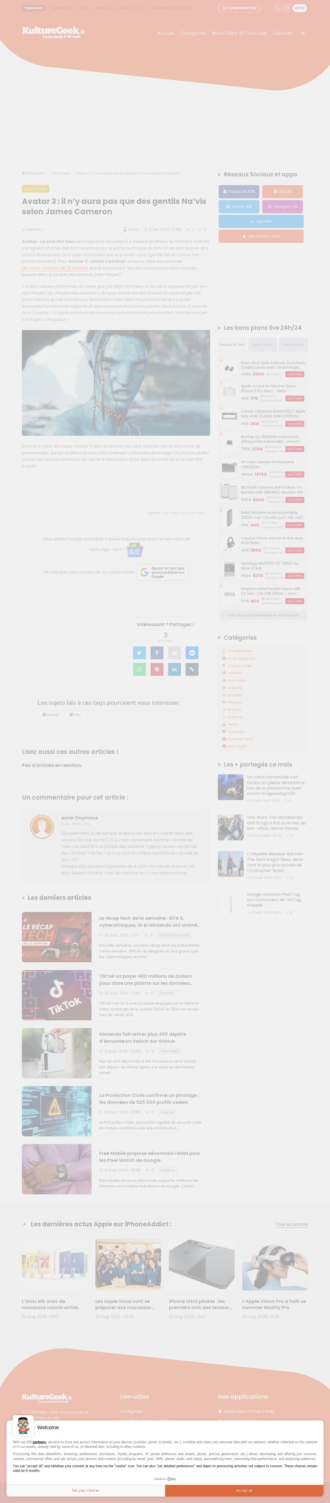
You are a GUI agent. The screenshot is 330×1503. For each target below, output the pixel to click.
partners (39, 1442)
